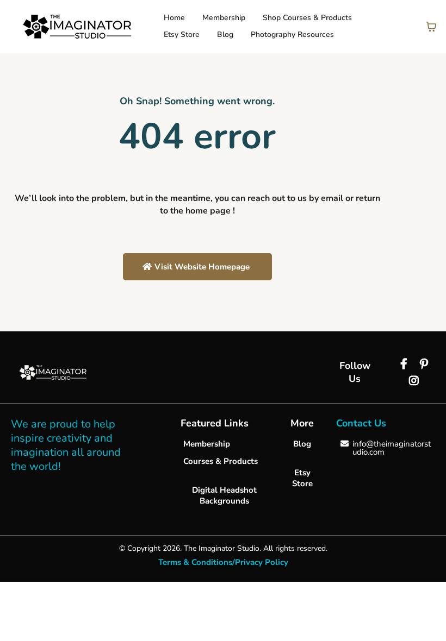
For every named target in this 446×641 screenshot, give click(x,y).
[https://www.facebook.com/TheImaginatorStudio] (405, 364)
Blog (225, 34)
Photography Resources (292, 34)
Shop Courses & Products (307, 17)
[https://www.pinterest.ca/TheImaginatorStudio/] (425, 364)
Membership (223, 17)
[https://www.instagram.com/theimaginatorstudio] (415, 381)
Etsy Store (182, 34)
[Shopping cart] (431, 26)
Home (174, 17)
